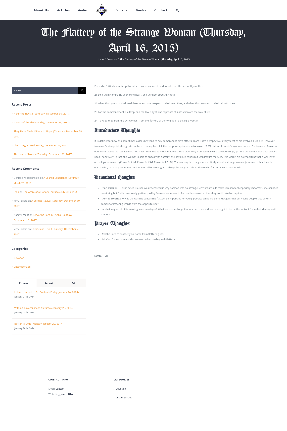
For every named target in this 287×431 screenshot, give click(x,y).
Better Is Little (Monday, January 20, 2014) (38, 323)
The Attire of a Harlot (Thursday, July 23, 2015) (50, 191)
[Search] (167, 10)
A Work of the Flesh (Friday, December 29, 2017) (42, 122)
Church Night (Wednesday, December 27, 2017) (41, 145)
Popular (24, 283)
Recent (49, 283)
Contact (59, 388)
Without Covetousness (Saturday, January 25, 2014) (43, 307)
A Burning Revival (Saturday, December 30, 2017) (42, 113)
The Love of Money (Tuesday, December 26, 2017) (43, 154)
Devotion (19, 257)
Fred (16, 191)
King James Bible (64, 394)
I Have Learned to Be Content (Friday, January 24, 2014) (46, 292)
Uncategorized (22, 266)
